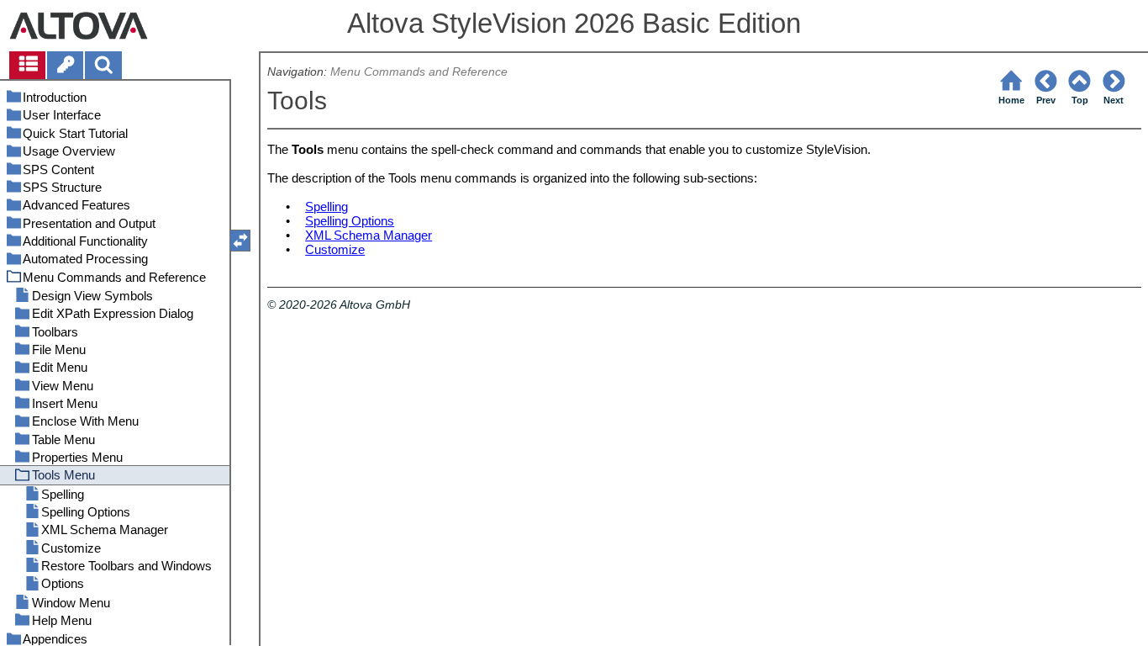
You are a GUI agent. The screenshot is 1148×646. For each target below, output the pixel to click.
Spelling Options (349, 221)
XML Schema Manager (368, 235)
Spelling (326, 206)
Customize (335, 249)
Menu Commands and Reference (419, 72)
